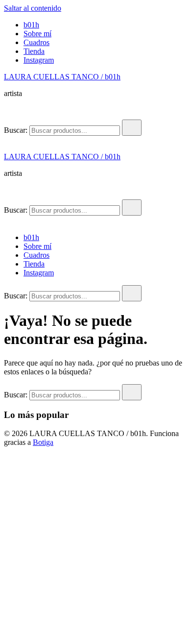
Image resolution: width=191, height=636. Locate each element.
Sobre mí (37, 33)
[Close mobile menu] (8, 221)
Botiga (43, 442)
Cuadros (36, 42)
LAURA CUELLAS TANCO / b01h (62, 77)
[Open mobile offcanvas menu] (8, 140)
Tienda (34, 51)
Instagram (39, 60)
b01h (31, 25)
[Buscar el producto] (132, 128)
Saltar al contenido (32, 8)
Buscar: (15, 130)
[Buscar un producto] (14, 115)
